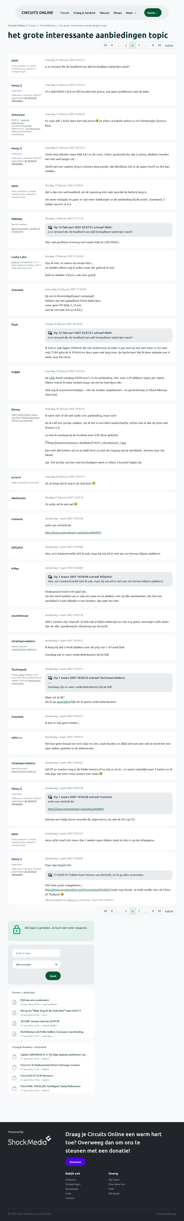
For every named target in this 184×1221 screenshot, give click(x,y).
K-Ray (15, 568)
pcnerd (16, 477)
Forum (65, 13)
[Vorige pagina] (112, 45)
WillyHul (17, 547)
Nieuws (104, 13)
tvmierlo (17, 519)
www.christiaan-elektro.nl (24, 649)
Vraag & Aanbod (84, 13)
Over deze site (117, 1184)
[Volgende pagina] (153, 45)
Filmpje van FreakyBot (22, 420)
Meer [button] (129, 13)
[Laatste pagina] (159, 45)
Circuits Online (16, 25)
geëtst (21, 674)
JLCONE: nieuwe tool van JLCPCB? (39, 1021)
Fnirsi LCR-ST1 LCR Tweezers (36, 1075)
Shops (118, 13)
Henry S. (17, 85)
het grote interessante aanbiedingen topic (83, 25)
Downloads (71, 1188)
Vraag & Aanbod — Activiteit (29, 1047)
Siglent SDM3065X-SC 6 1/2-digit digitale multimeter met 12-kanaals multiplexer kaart (70, 1054)
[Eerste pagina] (105, 45)
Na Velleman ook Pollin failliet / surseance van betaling (51, 1031)
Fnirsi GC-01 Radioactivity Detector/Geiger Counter (50, 1065)
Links (68, 1193)
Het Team (114, 1179)
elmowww (18, 114)
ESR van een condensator (34, 1000)
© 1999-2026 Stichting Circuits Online (29, 1213)
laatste (169, 45)
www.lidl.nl (63, 701)
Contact (70, 1197)
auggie (16, 371)
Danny (16, 409)
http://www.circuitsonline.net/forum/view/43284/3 (77, 889)
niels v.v (17, 737)
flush (15, 324)
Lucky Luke (19, 257)
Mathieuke (19, 498)
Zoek (53, 976)
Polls (111, 1188)
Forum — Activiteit (23, 992)
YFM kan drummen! (30, 417)
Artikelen (70, 1179)
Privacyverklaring (166, 1213)
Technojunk (19, 669)
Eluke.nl (15, 262)
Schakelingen (72, 1184)
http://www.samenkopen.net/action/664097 (73, 532)
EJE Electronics (33, 128)
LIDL (52, 377)
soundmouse (20, 615)
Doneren (75, 1162)
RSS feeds (114, 1193)
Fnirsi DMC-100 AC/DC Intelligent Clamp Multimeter (50, 1086)
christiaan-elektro (23, 641)
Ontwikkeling (47, 25)
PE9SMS (17, 219)
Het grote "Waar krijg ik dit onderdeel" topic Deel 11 (50, 1010)
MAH (15, 60)
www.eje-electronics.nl (20, 121)
